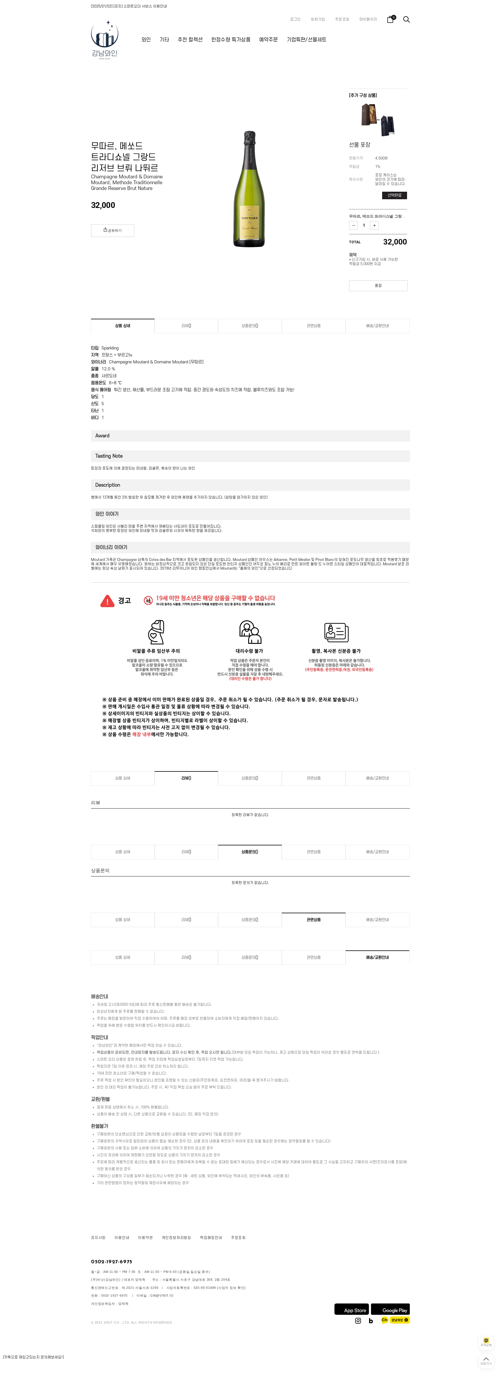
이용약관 (145, 1238)
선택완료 (395, 195)
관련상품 (314, 326)
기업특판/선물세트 (307, 40)
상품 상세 (122, 326)
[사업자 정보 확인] (231, 1287)
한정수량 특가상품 (231, 40)
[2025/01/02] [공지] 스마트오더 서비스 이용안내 (129, 6)
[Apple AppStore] (351, 1314)
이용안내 (122, 1238)
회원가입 (318, 19)
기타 (164, 40)
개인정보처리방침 (176, 1238)
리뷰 (186, 326)
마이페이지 (368, 19)
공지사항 (98, 1238)
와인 (146, 40)
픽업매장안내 (211, 1238)
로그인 (295, 19)
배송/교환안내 (377, 326)
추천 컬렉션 (190, 40)
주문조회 (342, 19)
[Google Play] (390, 1314)
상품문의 (250, 326)
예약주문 (268, 40)
